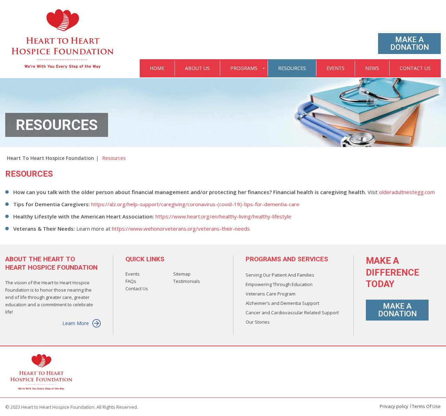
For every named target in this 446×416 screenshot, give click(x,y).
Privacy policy (394, 406)
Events (132, 274)
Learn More (75, 323)
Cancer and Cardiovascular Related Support (292, 312)
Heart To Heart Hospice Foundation (50, 158)
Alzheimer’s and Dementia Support (282, 303)
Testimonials (186, 281)
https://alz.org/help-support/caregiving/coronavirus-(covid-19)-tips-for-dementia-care (195, 204)
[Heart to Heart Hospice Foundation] (63, 39)
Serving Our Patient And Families (280, 275)
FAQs (130, 281)
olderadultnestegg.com (407, 191)
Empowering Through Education (279, 284)
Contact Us (136, 288)
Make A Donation (409, 43)
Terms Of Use (426, 406)
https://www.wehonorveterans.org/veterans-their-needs (181, 228)
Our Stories (258, 322)
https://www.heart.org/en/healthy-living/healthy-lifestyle (223, 216)
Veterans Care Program (270, 294)
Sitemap (182, 274)
